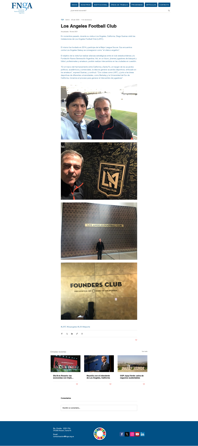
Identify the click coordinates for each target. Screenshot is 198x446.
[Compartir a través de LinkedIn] (72, 334)
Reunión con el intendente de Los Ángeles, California (98, 377)
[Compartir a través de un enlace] (77, 334)
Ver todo (144, 351)
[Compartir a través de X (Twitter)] (67, 334)
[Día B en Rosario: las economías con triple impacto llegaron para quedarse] (65, 363)
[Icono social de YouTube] (137, 434)
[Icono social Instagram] (132, 434)
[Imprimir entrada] (82, 334)
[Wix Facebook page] (122, 434)
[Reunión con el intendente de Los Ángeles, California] (99, 363)
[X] (127, 434)
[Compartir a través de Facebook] (62, 334)
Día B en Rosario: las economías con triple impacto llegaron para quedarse (62, 377)
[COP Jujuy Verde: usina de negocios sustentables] (132, 363)
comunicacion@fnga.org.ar (63, 436)
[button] (101, 5)
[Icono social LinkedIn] (142, 434)
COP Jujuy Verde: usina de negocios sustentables (132, 377)
